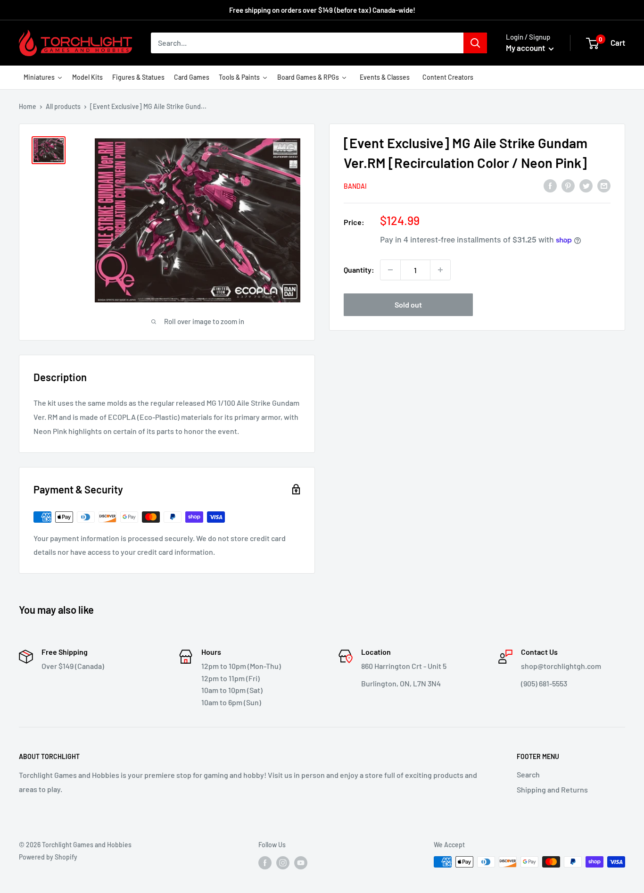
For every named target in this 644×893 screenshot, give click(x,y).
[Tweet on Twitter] (586, 185)
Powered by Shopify (48, 857)
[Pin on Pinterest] (568, 185)
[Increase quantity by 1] (440, 270)
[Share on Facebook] (550, 185)
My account (526, 47)
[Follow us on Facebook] (265, 862)
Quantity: (359, 269)
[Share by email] (604, 185)
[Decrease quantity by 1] (390, 270)
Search (528, 774)
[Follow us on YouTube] (300, 862)
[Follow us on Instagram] (282, 862)
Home (27, 106)
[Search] (475, 43)
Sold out (408, 304)
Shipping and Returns (552, 789)
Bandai (355, 186)
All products (63, 106)
